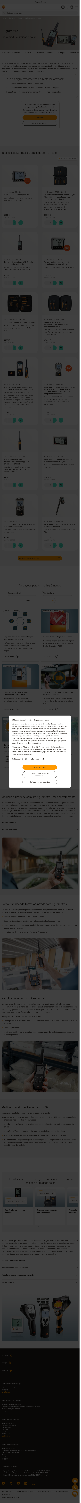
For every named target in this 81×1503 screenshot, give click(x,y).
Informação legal (37, 759)
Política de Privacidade (20, 759)
